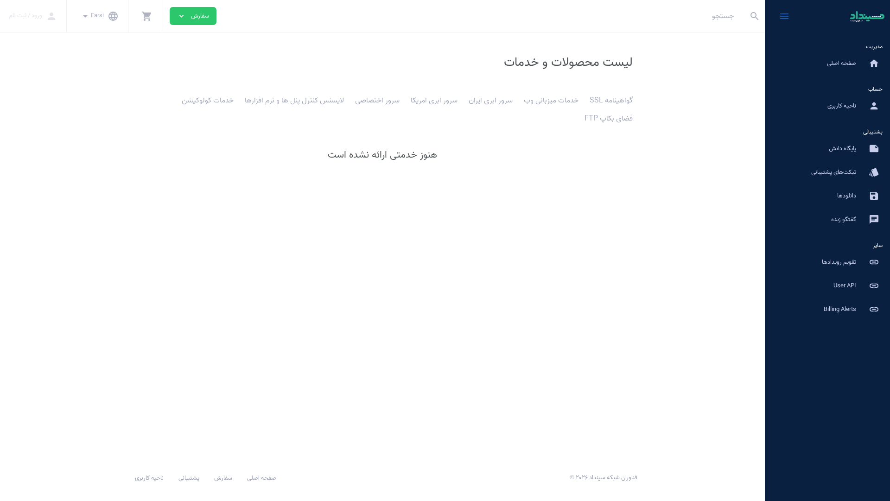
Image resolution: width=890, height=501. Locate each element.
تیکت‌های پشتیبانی (845, 172)
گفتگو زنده (855, 219)
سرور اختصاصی (377, 101)
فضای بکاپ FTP (609, 119)
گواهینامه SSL (611, 101)
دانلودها (858, 195)
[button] (145, 16)
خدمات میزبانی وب (551, 101)
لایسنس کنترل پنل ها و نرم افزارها (294, 101)
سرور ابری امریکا (434, 101)
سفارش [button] (193, 16)
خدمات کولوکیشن (208, 101)
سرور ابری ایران (491, 101)
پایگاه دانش (854, 148)
